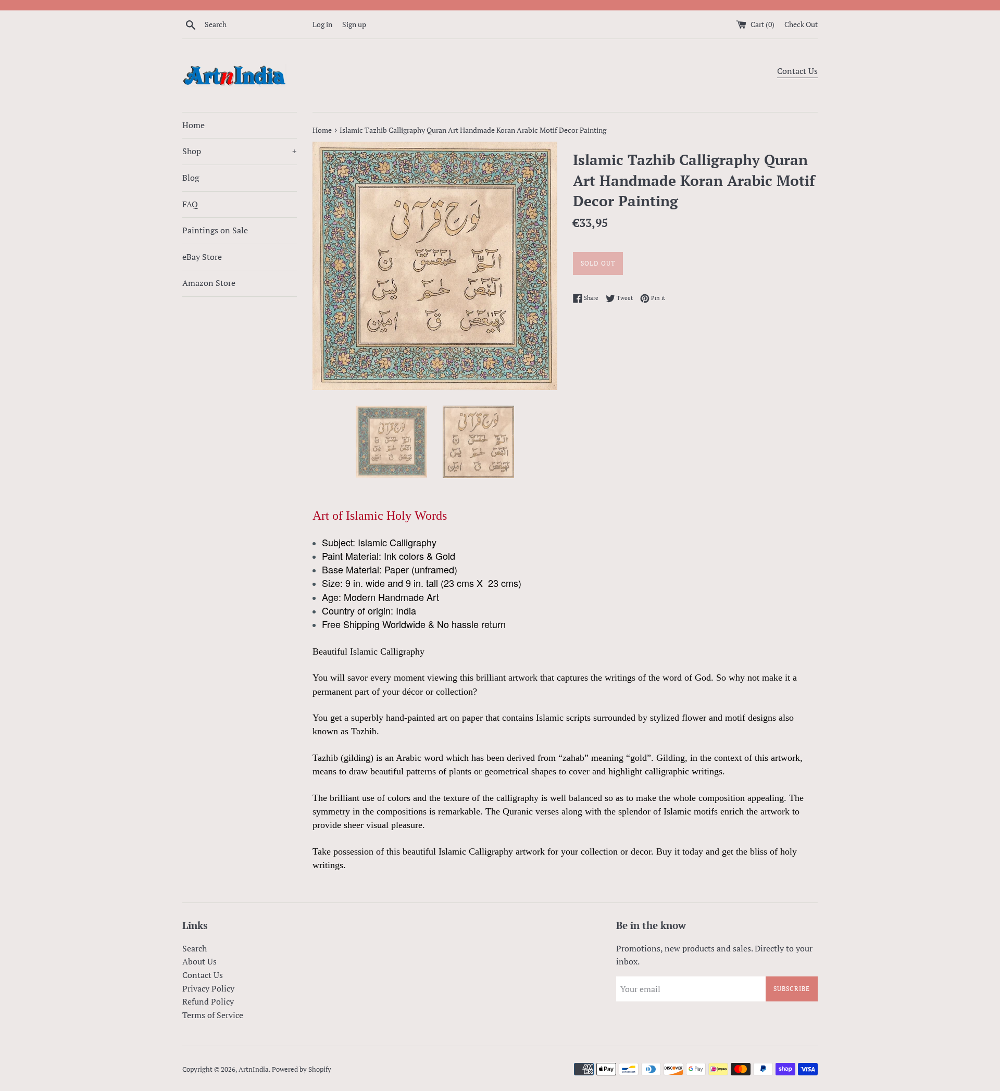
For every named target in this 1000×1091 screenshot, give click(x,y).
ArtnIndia (254, 1069)
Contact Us (797, 71)
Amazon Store (208, 283)
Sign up (354, 24)
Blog (190, 177)
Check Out (801, 24)
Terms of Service (212, 1015)
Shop (239, 151)
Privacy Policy (208, 988)
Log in (322, 24)
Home (193, 125)
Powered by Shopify (301, 1069)
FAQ (190, 204)
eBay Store (202, 256)
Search (194, 948)
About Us (199, 961)
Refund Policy (208, 1001)
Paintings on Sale (215, 230)
